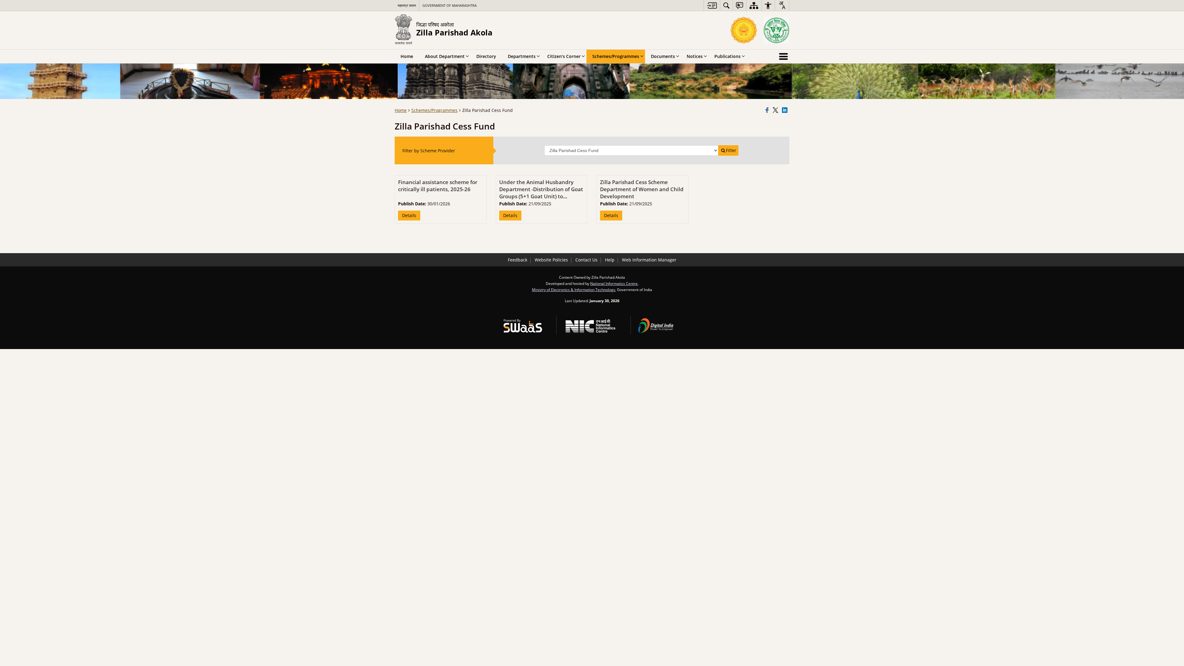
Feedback (517, 260)
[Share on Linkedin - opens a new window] (785, 110)
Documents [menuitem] (663, 56)
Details (409, 215)
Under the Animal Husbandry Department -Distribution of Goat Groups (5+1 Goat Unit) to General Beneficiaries (541, 193)
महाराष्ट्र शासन (407, 5)
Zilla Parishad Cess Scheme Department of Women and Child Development (642, 189)
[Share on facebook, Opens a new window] (768, 110)
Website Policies (551, 260)
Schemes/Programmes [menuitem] (615, 56)
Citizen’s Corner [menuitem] (564, 56)
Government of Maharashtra (449, 5)
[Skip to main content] (712, 5)
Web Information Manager (649, 260)
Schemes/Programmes (434, 110)
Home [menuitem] (407, 56)
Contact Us (586, 260)
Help (610, 260)
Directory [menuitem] (486, 56)
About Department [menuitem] (445, 56)
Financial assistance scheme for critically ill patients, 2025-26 (437, 186)
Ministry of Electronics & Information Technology (573, 289)
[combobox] (782, 5)
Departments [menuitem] (522, 56)
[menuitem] (726, 5)
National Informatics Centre (614, 283)
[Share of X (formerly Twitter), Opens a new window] (776, 110)
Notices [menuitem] (695, 56)
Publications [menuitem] (727, 56)
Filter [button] (731, 150)
